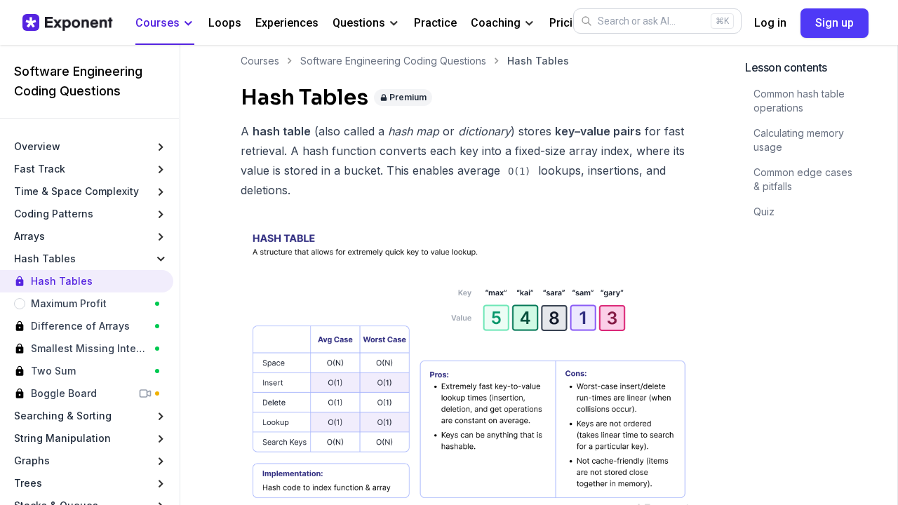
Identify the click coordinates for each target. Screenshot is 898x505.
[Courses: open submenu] (188, 23)
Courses (157, 22)
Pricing (567, 22)
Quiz (764, 211)
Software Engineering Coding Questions (393, 61)
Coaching (496, 22)
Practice (435, 22)
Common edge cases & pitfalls (802, 179)
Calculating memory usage (798, 140)
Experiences (287, 22)
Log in (770, 22)
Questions (359, 22)
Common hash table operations (799, 101)
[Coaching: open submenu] (529, 23)
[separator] (179, 275)
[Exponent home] (67, 22)
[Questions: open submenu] (394, 23)
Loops (224, 22)
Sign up (834, 22)
